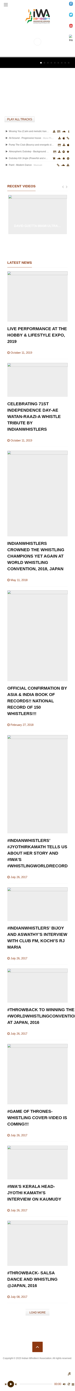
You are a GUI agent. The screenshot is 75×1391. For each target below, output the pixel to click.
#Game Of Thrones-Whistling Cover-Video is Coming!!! (37, 1117)
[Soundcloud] (59, 158)
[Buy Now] (58, 131)
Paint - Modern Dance (25, 165)
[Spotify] (63, 151)
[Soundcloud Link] (64, 131)
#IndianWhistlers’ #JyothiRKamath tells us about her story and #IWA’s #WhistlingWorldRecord (37, 853)
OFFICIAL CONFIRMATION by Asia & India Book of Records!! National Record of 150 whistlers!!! (37, 701)
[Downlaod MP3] (59, 138)
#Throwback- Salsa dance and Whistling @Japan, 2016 (32, 1279)
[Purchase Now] (59, 145)
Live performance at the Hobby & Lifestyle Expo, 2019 (37, 335)
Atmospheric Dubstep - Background (28, 151)
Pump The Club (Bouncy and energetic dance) (31, 144)
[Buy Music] (54, 158)
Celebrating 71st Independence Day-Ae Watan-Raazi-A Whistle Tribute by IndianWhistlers (34, 416)
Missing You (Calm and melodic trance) (28, 131)
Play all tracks (19, 119)
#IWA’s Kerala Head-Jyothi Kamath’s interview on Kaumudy (34, 1193)
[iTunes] (64, 138)
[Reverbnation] (68, 151)
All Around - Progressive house (31, 138)
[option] (37, 214)
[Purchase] (54, 151)
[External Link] (68, 138)
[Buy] (58, 165)
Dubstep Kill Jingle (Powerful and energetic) (28, 158)
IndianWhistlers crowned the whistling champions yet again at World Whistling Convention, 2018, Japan (35, 556)
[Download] (54, 131)
